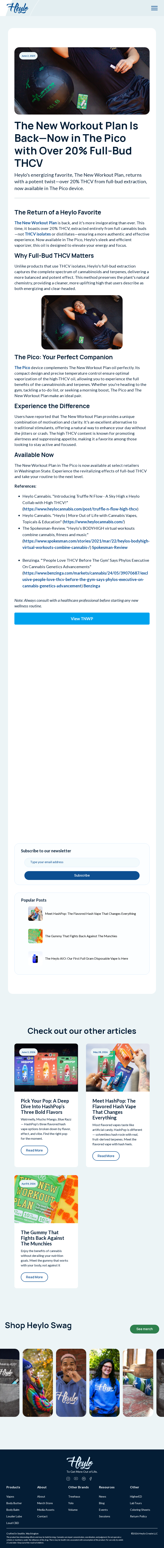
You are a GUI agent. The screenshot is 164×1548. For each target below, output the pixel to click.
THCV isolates (38, 233)
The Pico (22, 367)
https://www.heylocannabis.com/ (94, 521)
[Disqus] (82, 677)
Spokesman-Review (110, 547)
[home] (17, 8)
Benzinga (92, 585)
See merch (144, 1329)
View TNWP (82, 618)
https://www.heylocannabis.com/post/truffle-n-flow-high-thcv (80, 508)
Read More (34, 1150)
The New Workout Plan (35, 222)
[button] (154, 8)
